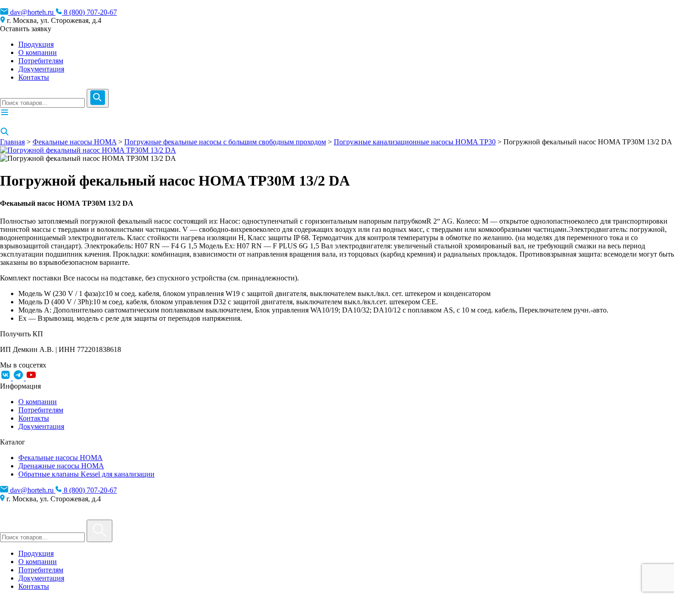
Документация (41, 69)
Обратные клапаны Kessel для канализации (86, 474)
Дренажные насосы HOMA (61, 466)
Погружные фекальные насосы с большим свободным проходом (225, 142)
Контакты (33, 77)
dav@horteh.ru (31, 12)
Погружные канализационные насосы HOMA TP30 (415, 142)
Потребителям (40, 61)
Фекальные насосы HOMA (74, 142)
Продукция (36, 44)
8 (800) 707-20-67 (89, 12)
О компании (37, 52)
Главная (12, 142)
